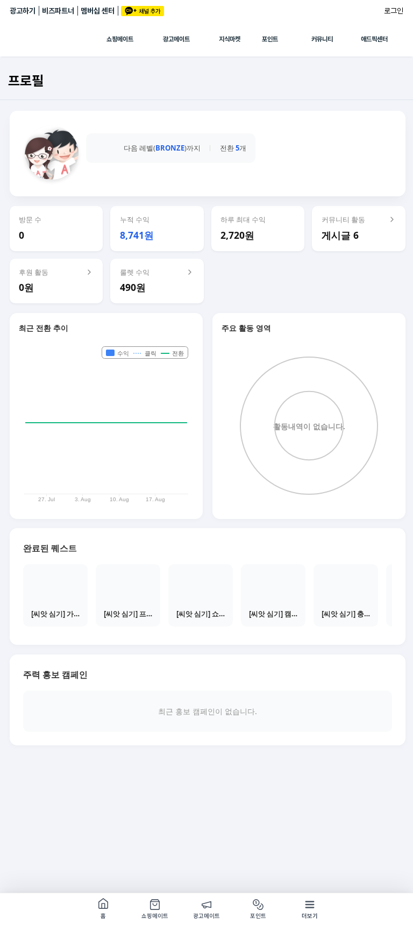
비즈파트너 (58, 10)
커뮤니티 (322, 39)
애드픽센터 (374, 39)
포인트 (270, 39)
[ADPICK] (58, 39)
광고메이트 (176, 39)
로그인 (393, 11)
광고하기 (22, 10)
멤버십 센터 (98, 10)
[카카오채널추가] (142, 11)
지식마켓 (229, 39)
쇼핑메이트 (119, 39)
